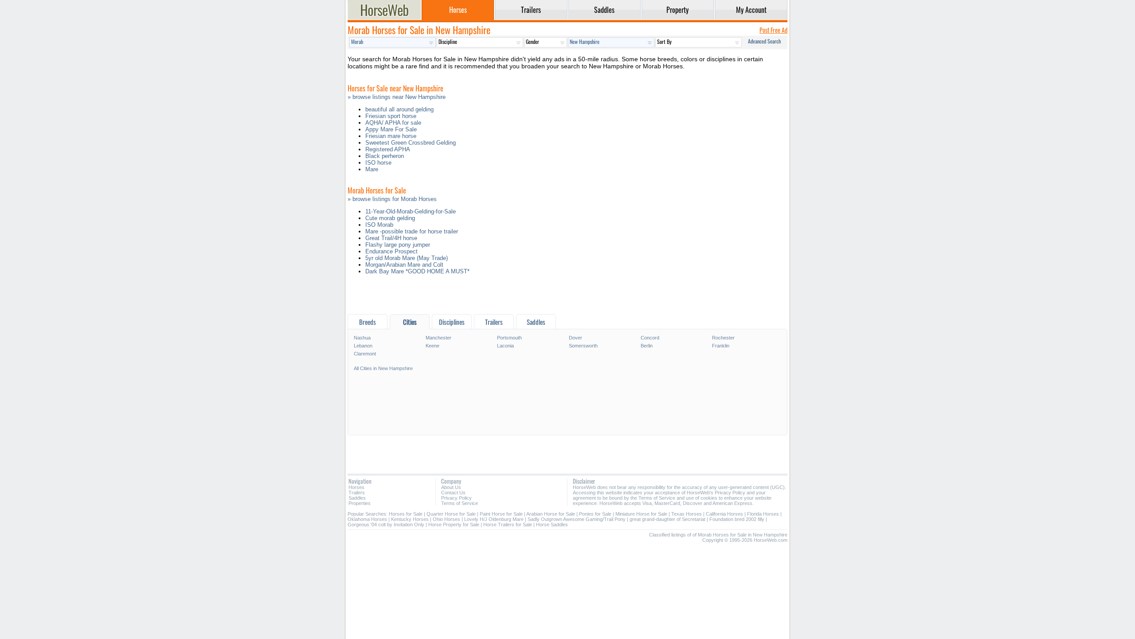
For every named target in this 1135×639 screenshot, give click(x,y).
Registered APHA (387, 149)
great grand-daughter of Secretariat (667, 519)
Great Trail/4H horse (391, 238)
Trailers (356, 492)
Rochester (723, 337)
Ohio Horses (446, 519)
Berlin (647, 345)
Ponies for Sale (595, 514)
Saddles (357, 498)
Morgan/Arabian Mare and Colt (404, 264)
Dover (575, 337)
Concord (650, 337)
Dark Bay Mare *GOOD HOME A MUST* (417, 271)
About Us (451, 487)
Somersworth (583, 345)
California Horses (724, 514)
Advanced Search (764, 41)
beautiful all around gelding (399, 109)
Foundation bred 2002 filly (736, 519)
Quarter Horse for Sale (451, 514)
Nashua (362, 337)
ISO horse (378, 162)
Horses (356, 487)
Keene (432, 345)
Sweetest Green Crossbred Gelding (410, 142)
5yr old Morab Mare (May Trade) (406, 258)
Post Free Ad (773, 30)
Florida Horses (763, 514)
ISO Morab (379, 224)
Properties (359, 503)
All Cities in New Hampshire (383, 368)
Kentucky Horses (410, 519)
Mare (371, 169)
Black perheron (384, 156)
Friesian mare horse (390, 136)
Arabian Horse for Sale (550, 514)
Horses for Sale (406, 514)
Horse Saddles (552, 524)
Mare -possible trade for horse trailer (411, 231)
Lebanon (363, 345)
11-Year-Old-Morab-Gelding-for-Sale (410, 211)
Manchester (438, 337)
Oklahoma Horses (367, 519)
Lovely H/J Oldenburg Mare (494, 519)
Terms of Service (459, 503)
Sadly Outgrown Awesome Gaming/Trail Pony (577, 519)
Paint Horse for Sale (501, 514)
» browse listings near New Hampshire (397, 97)
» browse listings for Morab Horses (392, 199)
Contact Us (453, 492)
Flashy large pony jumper (397, 244)
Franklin (720, 345)
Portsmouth (509, 337)
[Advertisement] (567, 296)
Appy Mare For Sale (391, 129)
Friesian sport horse (390, 116)
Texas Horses (686, 514)
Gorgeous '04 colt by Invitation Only (386, 524)
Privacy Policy (456, 498)
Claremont (365, 353)
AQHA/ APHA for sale (393, 122)
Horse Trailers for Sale (507, 524)
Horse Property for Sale (453, 524)
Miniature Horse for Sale (641, 514)
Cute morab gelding (390, 218)
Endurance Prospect (391, 251)
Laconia (505, 345)
